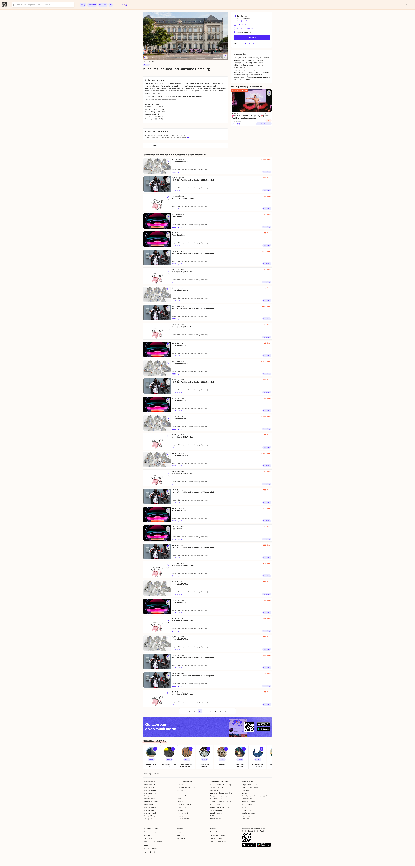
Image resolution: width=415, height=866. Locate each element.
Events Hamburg (151, 804)
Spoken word (182, 813)
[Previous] (182, 711)
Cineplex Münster (216, 813)
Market (180, 802)
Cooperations (149, 835)
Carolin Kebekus (248, 802)
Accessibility (182, 832)
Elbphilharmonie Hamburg (220, 784)
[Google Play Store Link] (264, 845)
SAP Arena (214, 816)
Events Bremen (150, 790)
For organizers (150, 832)
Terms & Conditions (218, 842)
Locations (156, 774)
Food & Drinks (183, 819)
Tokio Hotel (246, 816)
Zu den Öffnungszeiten (246, 28)
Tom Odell (246, 819)
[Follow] (155, 749)
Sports (180, 784)
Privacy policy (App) (217, 835)
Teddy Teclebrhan (249, 799)
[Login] (406, 4)
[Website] (240, 43)
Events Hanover (150, 807)
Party (179, 793)
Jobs (146, 845)
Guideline (181, 838)
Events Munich (150, 813)
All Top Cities (149, 819)
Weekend (102, 5)
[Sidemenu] (411, 5)
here (187, 137)
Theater (180, 810)
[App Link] (246, 837)
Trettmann (246, 810)
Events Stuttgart (150, 816)
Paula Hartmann (248, 813)
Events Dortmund (151, 796)
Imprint (213, 829)
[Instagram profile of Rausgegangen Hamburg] (146, 852)
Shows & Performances (186, 787)
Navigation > (242, 21)
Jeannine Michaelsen (250, 787)
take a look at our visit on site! (189, 96)
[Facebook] (249, 43)
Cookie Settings (216, 838)
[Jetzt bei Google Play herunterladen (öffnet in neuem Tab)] (263, 729)
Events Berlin (149, 784)
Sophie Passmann (249, 784)
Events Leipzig (150, 810)
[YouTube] (253, 43)
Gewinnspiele (182, 835)
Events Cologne (150, 793)
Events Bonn (149, 787)
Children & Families (185, 796)
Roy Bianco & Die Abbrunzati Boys (255, 796)
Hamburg (147, 774)
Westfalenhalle (215, 819)
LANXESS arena (216, 810)
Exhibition (181, 807)
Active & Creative (184, 804)
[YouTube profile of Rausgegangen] (154, 852)
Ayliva (244, 793)
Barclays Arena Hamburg (219, 807)
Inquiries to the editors (153, 842)
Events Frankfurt (151, 802)
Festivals (180, 816)
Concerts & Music (184, 790)
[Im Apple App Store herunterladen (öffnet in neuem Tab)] (263, 724)
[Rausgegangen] (4, 4)
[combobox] (43, 4)
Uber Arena (214, 790)
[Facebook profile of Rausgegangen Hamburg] (150, 852)
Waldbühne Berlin (217, 804)
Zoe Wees (246, 790)
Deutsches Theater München (221, 793)
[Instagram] (245, 43)
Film (179, 799)
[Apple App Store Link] (249, 845)
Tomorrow (92, 5)
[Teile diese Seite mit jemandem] (145, 57)
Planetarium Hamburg (218, 796)
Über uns (180, 829)
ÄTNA (244, 807)
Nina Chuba (247, 804)
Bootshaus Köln (216, 799)
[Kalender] (110, 5)
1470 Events (241, 25)
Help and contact (151, 829)
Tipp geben (148, 838)
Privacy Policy (215, 832)
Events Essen (149, 799)
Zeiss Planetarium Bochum (220, 802)
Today (83, 5)
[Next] (232, 711)
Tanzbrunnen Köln (217, 787)
